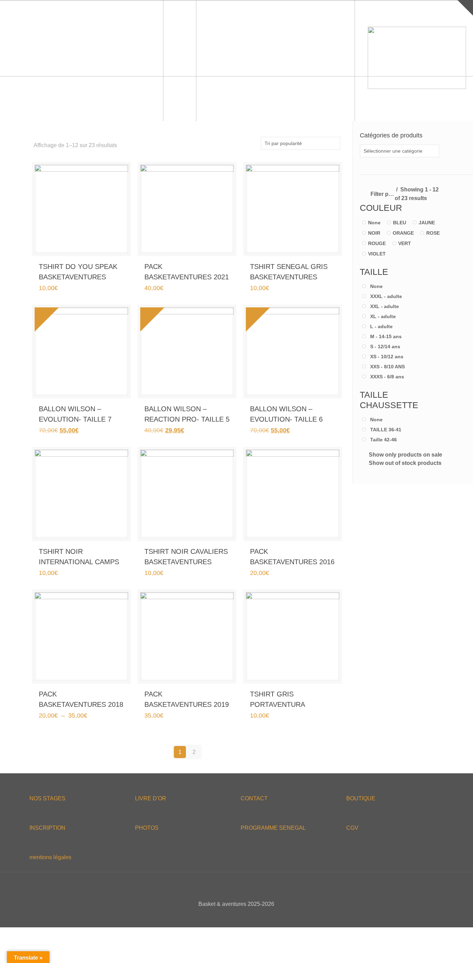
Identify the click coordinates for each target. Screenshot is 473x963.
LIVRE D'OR (150, 798)
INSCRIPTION (47, 828)
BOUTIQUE (360, 798)
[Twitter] (231, 916)
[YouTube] (241, 916)
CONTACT (254, 798)
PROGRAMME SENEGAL (273, 828)
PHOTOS (147, 828)
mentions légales (50, 857)
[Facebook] (222, 916)
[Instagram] (250, 916)
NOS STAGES (47, 798)
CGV (352, 828)
